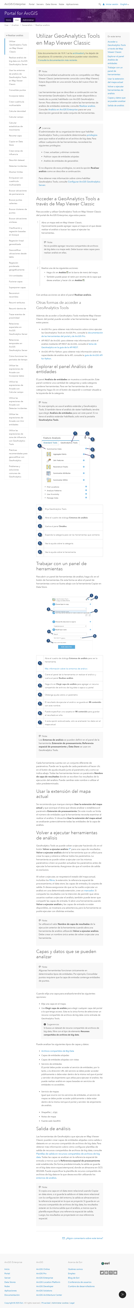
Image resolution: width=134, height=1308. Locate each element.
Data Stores (51, 4)
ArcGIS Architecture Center (49, 1295)
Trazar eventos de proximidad (17, 316)
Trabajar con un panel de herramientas (115, 71)
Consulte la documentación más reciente (57, 60)
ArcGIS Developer (44, 1286)
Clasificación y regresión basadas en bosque (17, 231)
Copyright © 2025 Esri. (14, 1303)
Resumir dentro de (17, 308)
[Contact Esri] (115, 1273)
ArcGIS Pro (41, 1273)
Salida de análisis (116, 105)
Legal (72, 1303)
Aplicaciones (72, 4)
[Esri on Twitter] (102, 1273)
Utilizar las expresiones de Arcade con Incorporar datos (16, 370)
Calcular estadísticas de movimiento (16, 126)
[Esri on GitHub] (111, 1273)
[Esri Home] (105, 1263)
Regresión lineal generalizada (16, 242)
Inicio (8, 20)
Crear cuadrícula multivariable (16, 103)
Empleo (71, 1273)
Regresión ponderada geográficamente (16, 266)
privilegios (92, 135)
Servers (40, 4)
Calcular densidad (17, 111)
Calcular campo (16, 117)
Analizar (15, 25)
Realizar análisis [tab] (15, 35)
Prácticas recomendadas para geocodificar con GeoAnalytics (18, 455)
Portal (31, 4)
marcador (89, 890)
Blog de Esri (73, 1278)
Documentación (12, 1295)
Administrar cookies (60, 1303)
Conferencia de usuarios (79, 1282)
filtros (52, 880)
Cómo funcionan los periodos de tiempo (18, 358)
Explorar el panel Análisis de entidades (116, 60)
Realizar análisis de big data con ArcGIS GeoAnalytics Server (18, 61)
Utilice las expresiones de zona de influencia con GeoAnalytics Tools (17, 437)
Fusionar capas (16, 281)
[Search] (100, 4)
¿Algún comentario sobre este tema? (84, 1238)
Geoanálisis (27, 25)
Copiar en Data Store (16, 143)
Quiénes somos (75, 1269)
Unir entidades (16, 275)
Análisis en (63, 109)
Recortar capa (15, 135)
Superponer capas (17, 287)
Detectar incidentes (18, 166)
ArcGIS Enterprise (15, 4)
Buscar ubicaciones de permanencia (18, 192)
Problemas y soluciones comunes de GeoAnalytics (15, 471)
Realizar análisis (42, 25)
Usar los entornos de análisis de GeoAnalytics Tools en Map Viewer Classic (18, 77)
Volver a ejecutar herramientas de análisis (116, 90)
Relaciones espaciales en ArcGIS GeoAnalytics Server (18, 329)
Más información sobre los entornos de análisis (66, 668)
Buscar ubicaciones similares (18, 220)
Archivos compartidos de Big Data (57, 1051)
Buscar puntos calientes (15, 202)
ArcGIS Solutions (44, 1290)
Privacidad (46, 1303)
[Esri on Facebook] (106, 1273)
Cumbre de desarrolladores (81, 1286)
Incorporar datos (16, 96)
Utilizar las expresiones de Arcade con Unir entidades (16, 419)
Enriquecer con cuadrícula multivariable (16, 181)
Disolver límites (16, 172)
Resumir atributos (17, 302)
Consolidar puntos (17, 90)
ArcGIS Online (43, 1269)
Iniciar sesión (112, 4)
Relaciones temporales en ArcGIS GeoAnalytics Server (18, 345)
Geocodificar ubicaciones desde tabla (18, 253)
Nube (61, 4)
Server (7, 1278)
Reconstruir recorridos (14, 295)
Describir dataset (17, 160)
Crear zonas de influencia (16, 152)
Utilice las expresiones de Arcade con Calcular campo (16, 387)
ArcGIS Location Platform (48, 1282)
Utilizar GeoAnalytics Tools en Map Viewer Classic (18, 46)
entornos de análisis (46, 1178)
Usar (17, 20)
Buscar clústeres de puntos (18, 211)
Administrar (28, 20)
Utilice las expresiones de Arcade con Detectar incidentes (18, 403)
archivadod (78, 53)
